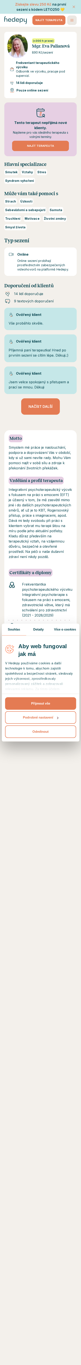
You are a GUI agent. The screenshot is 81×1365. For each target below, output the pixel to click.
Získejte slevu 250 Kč (33, 4)
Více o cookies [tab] (65, 629)
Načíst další (40, 406)
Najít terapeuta (48, 20)
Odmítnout (40, 731)
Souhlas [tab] (14, 629)
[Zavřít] (73, 7)
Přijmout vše (40, 703)
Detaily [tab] (38, 629)
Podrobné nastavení (38, 717)
